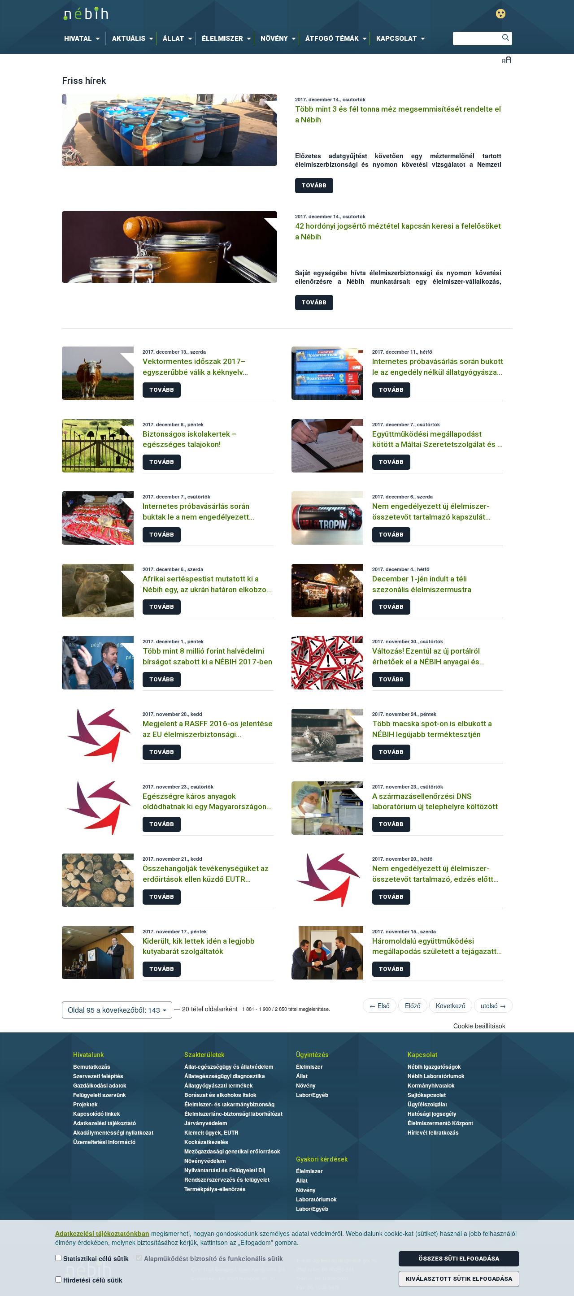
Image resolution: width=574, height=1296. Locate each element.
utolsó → (493, 1005)
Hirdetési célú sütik (91, 1279)
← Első (380, 1005)
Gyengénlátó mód (500, 13)
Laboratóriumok (316, 1199)
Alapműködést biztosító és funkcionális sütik (212, 1258)
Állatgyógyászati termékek (218, 1085)
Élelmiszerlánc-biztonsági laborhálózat (233, 1114)
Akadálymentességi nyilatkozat (113, 1132)
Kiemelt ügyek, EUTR (211, 1132)
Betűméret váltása (506, 59)
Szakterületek (204, 1054)
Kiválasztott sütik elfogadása (459, 1278)
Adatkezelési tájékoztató (104, 1123)
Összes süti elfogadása (458, 1258)
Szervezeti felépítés (98, 1076)
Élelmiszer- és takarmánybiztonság (229, 1104)
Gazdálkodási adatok (99, 1085)
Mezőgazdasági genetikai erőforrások (232, 1151)
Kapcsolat (422, 1054)
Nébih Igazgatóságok (434, 1066)
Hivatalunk (88, 1054)
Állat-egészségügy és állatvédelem (229, 1066)
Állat (302, 1076)
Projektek (85, 1104)
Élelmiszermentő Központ (440, 1123)
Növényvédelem (205, 1161)
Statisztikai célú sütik (95, 1258)
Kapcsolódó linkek (96, 1114)
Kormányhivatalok (431, 1085)
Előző (413, 1005)
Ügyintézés (312, 1054)
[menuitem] (84, 38)
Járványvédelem (205, 1123)
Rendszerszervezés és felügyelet (227, 1179)
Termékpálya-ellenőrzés (215, 1189)
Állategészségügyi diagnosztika (224, 1076)
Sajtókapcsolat (427, 1095)
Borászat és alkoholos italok (220, 1095)
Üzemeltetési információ (104, 1142)
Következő (450, 1005)
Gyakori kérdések (322, 1159)
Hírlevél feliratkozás (433, 1132)
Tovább (314, 185)
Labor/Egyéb (312, 1095)
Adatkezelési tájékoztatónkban (102, 1233)
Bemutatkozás (91, 1066)
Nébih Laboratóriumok (436, 1076)
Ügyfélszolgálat (427, 1104)
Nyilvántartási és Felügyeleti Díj (224, 1170)
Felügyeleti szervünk (99, 1095)
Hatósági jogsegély (432, 1114)
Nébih (191, 14)
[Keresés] (505, 38)
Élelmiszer (309, 1066)
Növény (306, 1085)
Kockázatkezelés (206, 1142)
